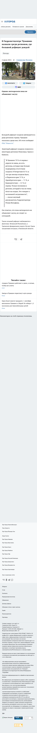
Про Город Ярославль (8, 542)
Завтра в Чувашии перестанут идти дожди (17, 294)
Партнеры (5, 617)
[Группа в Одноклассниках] (6, 580)
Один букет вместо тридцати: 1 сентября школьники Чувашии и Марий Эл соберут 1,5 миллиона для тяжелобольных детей (18, 304)
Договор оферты (6, 603)
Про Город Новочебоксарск (9, 524)
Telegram (4, 586)
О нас (3, 590)
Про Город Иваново (7, 539)
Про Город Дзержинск (8, 561)
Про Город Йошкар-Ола (8, 531)
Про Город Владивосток (8, 565)
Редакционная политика (8, 596)
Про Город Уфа (6, 554)
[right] (35, 26)
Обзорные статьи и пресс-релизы (11, 607)
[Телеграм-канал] (27, 83)
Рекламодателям (6, 614)
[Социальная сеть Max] (18, 87)
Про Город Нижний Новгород (10, 558)
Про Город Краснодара (8, 569)
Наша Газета (5, 536)
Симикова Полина (24, 60)
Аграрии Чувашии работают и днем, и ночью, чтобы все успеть (18, 285)
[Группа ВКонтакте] (10, 83)
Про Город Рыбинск (7, 550)
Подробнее (5, 672)
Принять (30, 32)
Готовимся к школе (18, 26)
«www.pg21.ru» (15, 623)
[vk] (16, 239)
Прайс (4, 610)
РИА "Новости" (7, 143)
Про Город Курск (6, 547)
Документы (29, 26)
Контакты (4, 593)
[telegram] (22, 239)
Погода (6, 53)
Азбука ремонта (6, 26)
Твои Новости (6, 528)
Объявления (5, 600)
